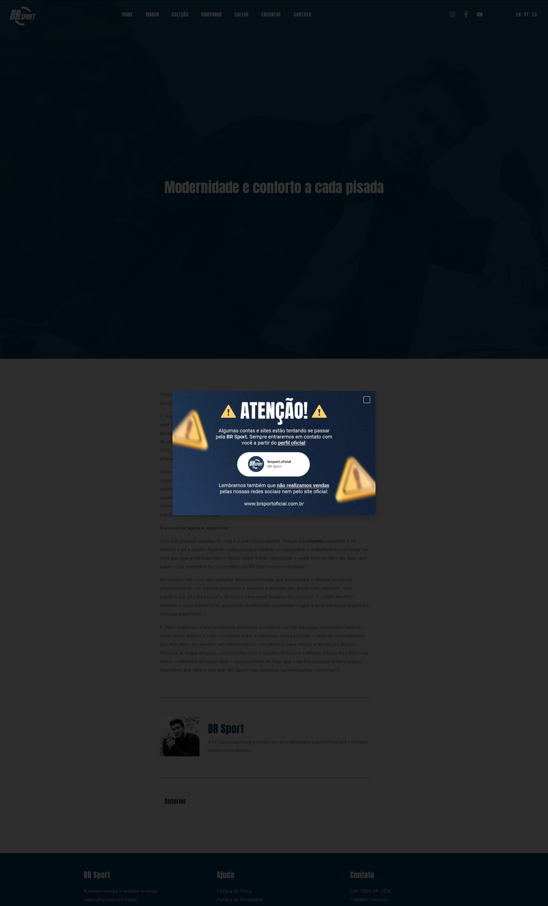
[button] (366, 399)
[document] (274, 453)
